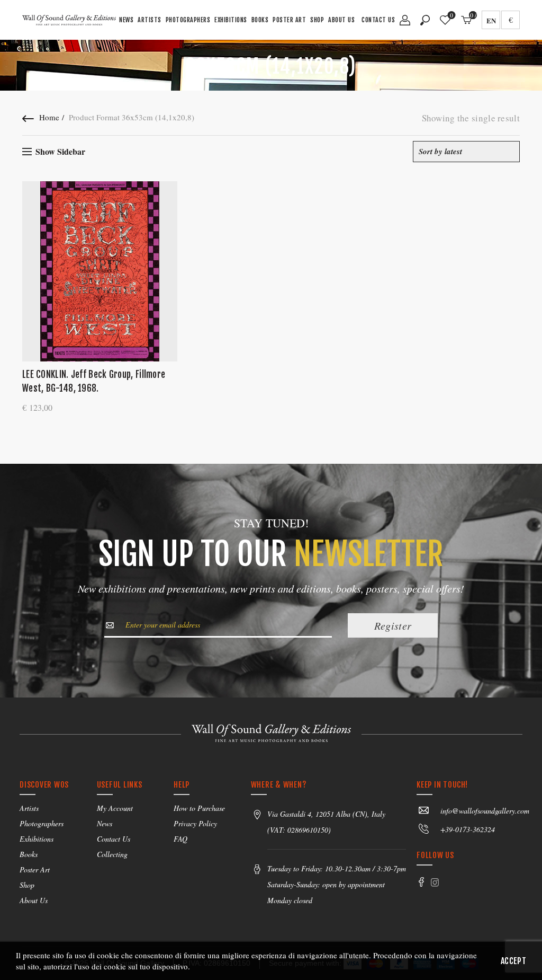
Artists (149, 20)
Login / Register (405, 23)
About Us (341, 20)
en (491, 20)
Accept (513, 961)
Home (49, 117)
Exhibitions (230, 20)
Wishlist (451, 15)
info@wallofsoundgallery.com (484, 811)
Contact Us (378, 20)
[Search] (425, 20)
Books (260, 20)
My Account (115, 808)
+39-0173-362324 (467, 829)
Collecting (112, 854)
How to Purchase (199, 808)
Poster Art (289, 20)
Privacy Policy (195, 823)
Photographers (188, 20)
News (126, 20)
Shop (317, 20)
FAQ (180, 839)
